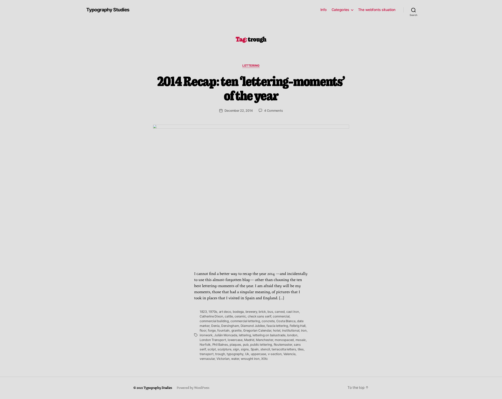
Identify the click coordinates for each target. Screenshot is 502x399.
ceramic (240, 316)
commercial (281, 316)
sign (236, 349)
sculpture (224, 349)
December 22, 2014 (239, 110)
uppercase (258, 354)
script (211, 349)
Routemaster (283, 344)
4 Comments (273, 110)
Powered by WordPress (193, 388)
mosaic (301, 340)
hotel (276, 330)
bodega (238, 312)
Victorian (223, 359)
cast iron (292, 312)
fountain (223, 330)
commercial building (214, 321)
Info (323, 10)
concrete (268, 321)
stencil (265, 349)
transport (207, 354)
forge (212, 330)
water (235, 359)
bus (270, 312)
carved (280, 312)
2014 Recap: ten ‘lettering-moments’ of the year (251, 88)
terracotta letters (284, 349)
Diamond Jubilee (253, 326)
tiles (301, 349)
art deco (225, 312)
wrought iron (250, 359)
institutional (290, 330)
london (292, 335)
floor (203, 330)
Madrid (249, 340)
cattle (229, 316)
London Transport (213, 340)
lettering (251, 65)
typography (235, 354)
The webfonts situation (377, 10)
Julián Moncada (225, 335)
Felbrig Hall (298, 326)
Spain (255, 349)
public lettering (261, 344)
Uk (247, 354)
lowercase (235, 340)
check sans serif (259, 316)
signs (245, 349)
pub (246, 344)
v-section (275, 354)
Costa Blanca (286, 321)
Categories (340, 10)
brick (262, 312)
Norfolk (205, 344)
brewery (251, 312)
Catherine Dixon (211, 316)
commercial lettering (245, 321)
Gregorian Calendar (257, 330)
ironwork (206, 335)
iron (304, 330)
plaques (235, 344)
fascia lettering (277, 326)
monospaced (284, 340)
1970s (212, 312)
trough (220, 354)
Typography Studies (107, 9)
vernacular (207, 359)
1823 (203, 312)
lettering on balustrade (269, 335)
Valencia (289, 354)
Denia (215, 326)
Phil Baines (220, 344)
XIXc (264, 359)
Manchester (264, 340)
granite (236, 330)
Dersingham (230, 326)
